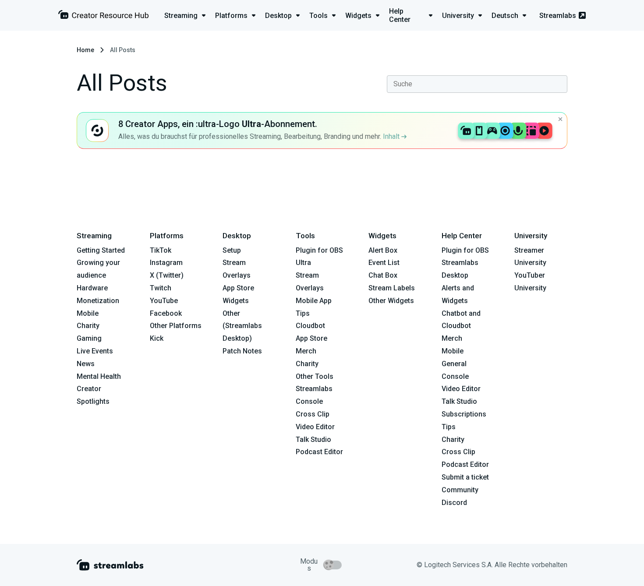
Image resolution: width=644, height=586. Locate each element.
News (86, 364)
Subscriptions (464, 414)
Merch (306, 351)
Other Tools (314, 376)
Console (455, 376)
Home (85, 49)
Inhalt (392, 136)
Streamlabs (557, 15)
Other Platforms (176, 325)
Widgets (236, 301)
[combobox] (477, 84)
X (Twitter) (167, 275)
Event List (384, 262)
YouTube (164, 301)
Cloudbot (310, 325)
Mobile (88, 313)
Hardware (92, 288)
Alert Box (382, 250)
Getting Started (101, 250)
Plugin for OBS (319, 250)
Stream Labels (391, 288)
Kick (156, 338)
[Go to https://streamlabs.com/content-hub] (103, 16)
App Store (238, 288)
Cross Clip (312, 414)
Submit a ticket (465, 477)
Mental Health (99, 376)
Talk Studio (313, 439)
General (454, 364)
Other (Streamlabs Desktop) (242, 326)
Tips (303, 313)
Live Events (95, 351)
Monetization (98, 301)
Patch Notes (242, 351)
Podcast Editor (319, 452)
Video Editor (315, 427)
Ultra (303, 262)
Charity (88, 325)
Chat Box (382, 275)
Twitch (160, 288)
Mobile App (314, 301)
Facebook (166, 313)
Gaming (89, 338)
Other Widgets (391, 301)
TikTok (160, 250)
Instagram (166, 262)
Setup (232, 250)
